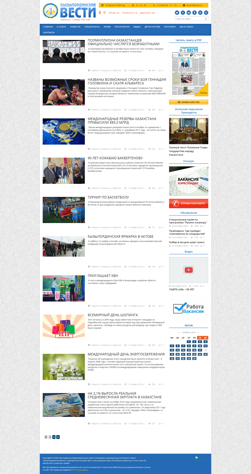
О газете (61, 26)
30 (194, 358)
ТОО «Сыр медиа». (80, 469)
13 (177, 350)
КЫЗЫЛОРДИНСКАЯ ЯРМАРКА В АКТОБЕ (121, 236)
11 (205, 346)
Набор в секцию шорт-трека (186, 242)
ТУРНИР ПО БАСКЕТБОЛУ (108, 197)
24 (200, 354)
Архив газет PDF (190, 102)
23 (194, 354)
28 (183, 358)
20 (177, 354)
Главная (48, 26)
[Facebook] (183, 12)
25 (205, 354)
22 (189, 354)
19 (172, 354)
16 (194, 350)
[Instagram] (206, 12)
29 (189, 358)
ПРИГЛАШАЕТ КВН (103, 275)
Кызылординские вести (71, 10)
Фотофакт (170, 26)
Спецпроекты (92, 26)
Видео (137, 26)
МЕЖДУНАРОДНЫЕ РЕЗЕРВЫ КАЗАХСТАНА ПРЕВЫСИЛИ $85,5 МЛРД (122, 120)
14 (183, 350)
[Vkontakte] (189, 12)
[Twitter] (177, 12)
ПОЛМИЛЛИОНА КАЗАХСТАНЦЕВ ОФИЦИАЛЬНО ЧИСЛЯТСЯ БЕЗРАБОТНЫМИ (124, 42)
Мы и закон (186, 26)
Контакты (48, 32)
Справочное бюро (193, 203)
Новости (75, 26)
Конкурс (188, 161)
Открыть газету (183, 52)
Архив (107, 26)
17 (200, 350)
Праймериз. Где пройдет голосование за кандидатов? (187, 232)
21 (183, 354)
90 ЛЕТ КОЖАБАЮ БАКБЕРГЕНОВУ (115, 158)
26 (172, 358)
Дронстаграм (152, 26)
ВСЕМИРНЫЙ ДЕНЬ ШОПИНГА (113, 315)
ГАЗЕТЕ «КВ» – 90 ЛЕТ (181, 289)
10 (200, 346)
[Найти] (206, 18)
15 (189, 350)
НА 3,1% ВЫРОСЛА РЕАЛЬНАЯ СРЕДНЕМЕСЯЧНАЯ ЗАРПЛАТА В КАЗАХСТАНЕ (125, 395)
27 (177, 358)
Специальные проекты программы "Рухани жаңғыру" (188, 221)
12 (172, 350)
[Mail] (200, 12)
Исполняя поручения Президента (189, 110)
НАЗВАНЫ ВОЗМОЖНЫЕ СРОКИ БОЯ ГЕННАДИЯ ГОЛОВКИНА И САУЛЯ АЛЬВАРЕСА (127, 81)
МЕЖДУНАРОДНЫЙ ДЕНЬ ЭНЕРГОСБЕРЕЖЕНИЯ (126, 354)
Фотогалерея (122, 26)
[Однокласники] (194, 12)
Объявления (188, 212)
